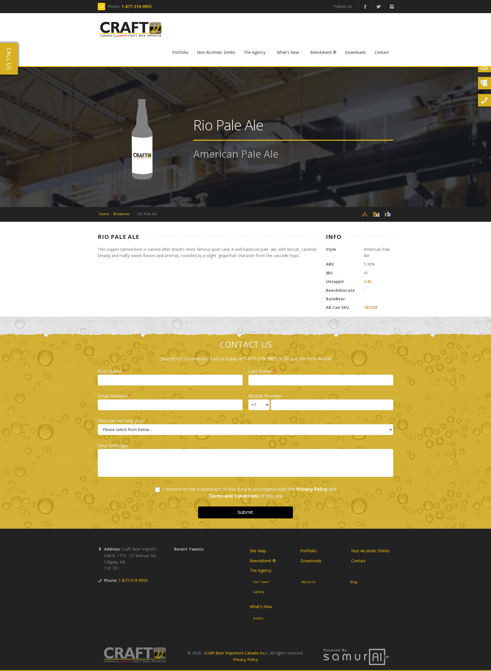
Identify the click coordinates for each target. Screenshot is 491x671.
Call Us (9, 59)
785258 (370, 307)
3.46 (367, 281)
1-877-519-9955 (136, 6)
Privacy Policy (245, 659)
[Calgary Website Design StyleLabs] (356, 656)
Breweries (121, 214)
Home (104, 214)
